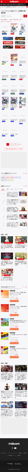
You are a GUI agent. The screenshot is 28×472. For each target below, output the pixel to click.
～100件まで (7, 21)
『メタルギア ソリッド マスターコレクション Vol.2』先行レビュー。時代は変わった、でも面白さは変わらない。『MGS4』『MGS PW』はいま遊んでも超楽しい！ (21, 376)
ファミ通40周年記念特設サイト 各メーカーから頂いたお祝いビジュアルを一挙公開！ (7, 279)
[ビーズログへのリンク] (18, 463)
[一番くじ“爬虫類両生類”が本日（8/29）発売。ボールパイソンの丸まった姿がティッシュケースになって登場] (23, 201)
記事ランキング (5, 186)
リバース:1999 (20, 259)
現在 (3, 189)
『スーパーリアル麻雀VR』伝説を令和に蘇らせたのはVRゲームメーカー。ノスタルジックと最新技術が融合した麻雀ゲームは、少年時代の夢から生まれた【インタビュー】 (13, 217)
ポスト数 (20, 189)
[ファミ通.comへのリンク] (14, 1)
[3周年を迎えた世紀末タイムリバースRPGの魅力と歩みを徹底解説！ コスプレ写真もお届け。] (21, 256)
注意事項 (25, 453)
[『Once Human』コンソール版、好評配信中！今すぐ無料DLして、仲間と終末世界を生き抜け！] (7, 256)
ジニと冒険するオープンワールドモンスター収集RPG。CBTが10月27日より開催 (21, 246)
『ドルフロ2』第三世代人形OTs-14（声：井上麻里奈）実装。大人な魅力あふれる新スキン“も (7, 246)
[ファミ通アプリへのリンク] (10, 463)
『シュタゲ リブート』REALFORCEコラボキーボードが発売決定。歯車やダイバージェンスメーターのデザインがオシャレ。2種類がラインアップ (13, 224)
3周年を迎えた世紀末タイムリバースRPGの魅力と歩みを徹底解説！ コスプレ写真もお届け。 (21, 263)
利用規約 (20, 453)
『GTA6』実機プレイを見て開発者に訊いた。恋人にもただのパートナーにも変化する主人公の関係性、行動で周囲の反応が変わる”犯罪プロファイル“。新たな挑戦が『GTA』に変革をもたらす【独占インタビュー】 (7, 376)
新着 (1, 4)
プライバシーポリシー (12, 453)
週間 (12, 189)
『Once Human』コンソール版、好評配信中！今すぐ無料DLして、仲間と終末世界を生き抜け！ (7, 263)
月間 (16, 189)
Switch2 (4, 4)
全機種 (4, 19)
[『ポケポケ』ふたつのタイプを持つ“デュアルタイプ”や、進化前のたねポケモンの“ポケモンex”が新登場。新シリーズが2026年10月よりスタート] (23, 194)
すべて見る (25, 173)
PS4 (19, 177)
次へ (20, 144)
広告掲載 (19, 455)
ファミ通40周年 (7, 275)
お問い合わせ (4, 453)
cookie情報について (11, 455)
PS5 (11, 4)
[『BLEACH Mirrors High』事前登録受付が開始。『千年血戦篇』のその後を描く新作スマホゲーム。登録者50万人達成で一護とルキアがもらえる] (23, 209)
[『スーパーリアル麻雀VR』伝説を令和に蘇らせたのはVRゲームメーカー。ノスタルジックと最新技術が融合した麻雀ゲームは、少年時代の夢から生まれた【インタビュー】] (23, 216)
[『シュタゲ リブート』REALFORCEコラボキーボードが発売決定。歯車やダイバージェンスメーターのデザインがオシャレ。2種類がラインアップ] (23, 224)
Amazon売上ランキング (8, 287)
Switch (8, 4)
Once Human (6, 259)
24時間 (7, 189)
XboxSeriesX (10, 180)
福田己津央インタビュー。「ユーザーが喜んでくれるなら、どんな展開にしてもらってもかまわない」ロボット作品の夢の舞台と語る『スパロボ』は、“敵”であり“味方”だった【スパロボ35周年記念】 (7, 412)
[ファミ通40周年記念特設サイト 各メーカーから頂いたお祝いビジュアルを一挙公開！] (7, 272)
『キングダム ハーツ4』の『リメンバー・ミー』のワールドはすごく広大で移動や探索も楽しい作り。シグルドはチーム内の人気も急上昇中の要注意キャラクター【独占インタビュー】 (21, 412)
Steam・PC (4, 180)
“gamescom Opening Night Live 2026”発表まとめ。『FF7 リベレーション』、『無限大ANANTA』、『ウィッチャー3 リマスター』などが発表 (21, 394)
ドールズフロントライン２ (8, 242)
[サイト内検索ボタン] (26, 1)
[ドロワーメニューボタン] (1, 1)
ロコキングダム (21, 242)
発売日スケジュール (22, 4)
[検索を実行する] (25, 16)
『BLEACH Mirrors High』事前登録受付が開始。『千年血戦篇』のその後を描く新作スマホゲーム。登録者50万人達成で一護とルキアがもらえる (13, 209)
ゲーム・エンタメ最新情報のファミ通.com (8, 6)
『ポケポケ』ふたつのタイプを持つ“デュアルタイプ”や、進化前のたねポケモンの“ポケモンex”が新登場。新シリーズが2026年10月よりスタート (13, 194)
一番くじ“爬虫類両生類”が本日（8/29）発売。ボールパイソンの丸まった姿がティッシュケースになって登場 (13, 202)
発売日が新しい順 (17, 19)
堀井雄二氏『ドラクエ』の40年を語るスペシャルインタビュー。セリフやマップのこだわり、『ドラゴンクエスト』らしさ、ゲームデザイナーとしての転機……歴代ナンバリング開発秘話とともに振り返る (7, 394)
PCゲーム (15, 4)
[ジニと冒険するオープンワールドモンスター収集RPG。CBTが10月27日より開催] (21, 239)
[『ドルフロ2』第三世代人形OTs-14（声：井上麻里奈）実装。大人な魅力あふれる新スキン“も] (7, 239)
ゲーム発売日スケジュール (9, 173)
